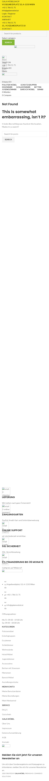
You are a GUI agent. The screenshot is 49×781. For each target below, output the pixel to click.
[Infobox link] (24, 390)
